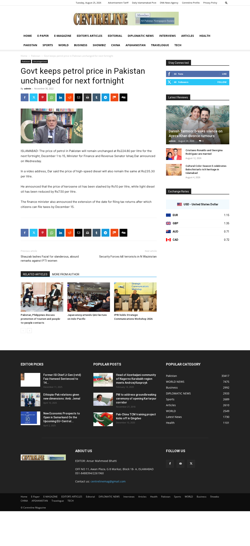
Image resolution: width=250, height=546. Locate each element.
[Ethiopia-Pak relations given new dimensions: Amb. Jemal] (30, 399)
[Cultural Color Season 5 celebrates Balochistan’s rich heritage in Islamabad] (174, 170)
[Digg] (123, 97)
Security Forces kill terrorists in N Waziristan (128, 256)
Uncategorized (40, 61)
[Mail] (180, 464)
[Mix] (114, 97)
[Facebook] (25, 97)
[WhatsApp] (51, 97)
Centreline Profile (191, 2)
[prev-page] (23, 330)
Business (80, 45)
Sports (48, 45)
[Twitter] (34, 97)
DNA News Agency (169, 2)
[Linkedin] (60, 97)
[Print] (87, 97)
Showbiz (99, 45)
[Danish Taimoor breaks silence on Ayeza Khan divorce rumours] (197, 124)
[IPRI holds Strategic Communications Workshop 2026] (135, 297)
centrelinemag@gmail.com (108, 481)
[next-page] (29, 330)
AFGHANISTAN (136, 45)
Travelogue (160, 45)
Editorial (115, 36)
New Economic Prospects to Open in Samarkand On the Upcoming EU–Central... (61, 417)
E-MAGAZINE (62, 36)
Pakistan (30, 45)
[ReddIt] (69, 97)
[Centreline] (125, 18)
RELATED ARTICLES (35, 274)
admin (27, 88)
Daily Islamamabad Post (144, 2)
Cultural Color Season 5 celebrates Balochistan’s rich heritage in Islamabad (206, 169)
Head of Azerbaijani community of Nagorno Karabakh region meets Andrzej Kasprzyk (136, 378)
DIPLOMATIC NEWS (141, 36)
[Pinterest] (42, 97)
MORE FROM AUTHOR (65, 274)
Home (27, 36)
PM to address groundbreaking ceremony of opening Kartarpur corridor (136, 398)
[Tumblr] (96, 97)
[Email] (78, 97)
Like (224, 73)
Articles (187, 36)
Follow (222, 82)
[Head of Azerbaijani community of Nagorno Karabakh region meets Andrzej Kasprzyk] (103, 380)
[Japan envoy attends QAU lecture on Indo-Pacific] (88, 297)
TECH (177, 45)
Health (204, 36)
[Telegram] (105, 97)
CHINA (115, 45)
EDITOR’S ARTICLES (89, 36)
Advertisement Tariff (118, 2)
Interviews (167, 36)
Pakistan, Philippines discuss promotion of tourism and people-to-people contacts (41, 318)
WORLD (63, 45)
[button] (226, 2)
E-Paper (43, 36)
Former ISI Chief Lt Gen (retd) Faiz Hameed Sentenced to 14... (62, 378)
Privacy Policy (210, 2)
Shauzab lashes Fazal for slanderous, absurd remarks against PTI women (50, 258)
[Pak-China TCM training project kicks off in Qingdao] (103, 419)
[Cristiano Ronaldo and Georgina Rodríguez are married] (174, 154)
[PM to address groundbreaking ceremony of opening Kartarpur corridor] (103, 399)
